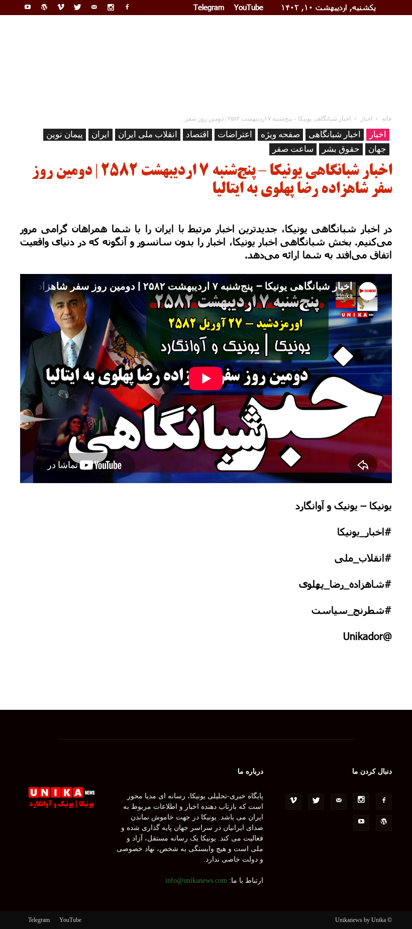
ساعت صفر (293, 149)
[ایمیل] (93, 7)
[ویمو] (60, 7)
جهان (377, 149)
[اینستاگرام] (110, 7)
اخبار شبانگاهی (334, 134)
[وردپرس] (44, 7)
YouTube (248, 7)
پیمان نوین (64, 134)
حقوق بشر (341, 149)
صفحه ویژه (280, 134)
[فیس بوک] (127, 7)
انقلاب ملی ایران (147, 134)
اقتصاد (197, 134)
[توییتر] (77, 7)
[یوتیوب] (27, 7)
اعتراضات (235, 134)
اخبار (377, 134)
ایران (100, 134)
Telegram (209, 7)
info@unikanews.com (196, 880)
